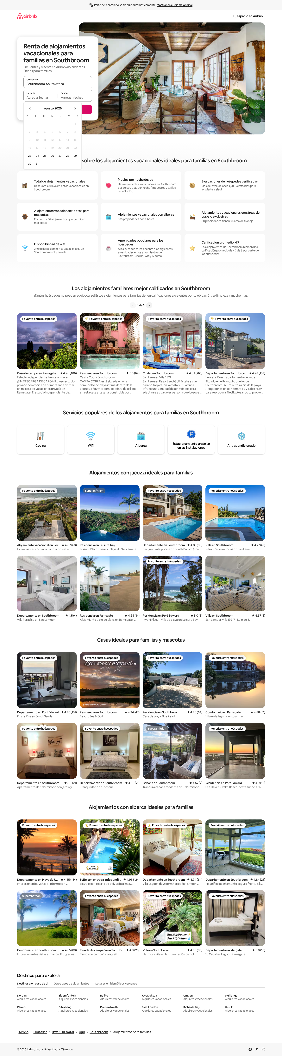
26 (52, 155)
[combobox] (58, 84)
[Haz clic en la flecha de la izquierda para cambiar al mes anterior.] (30, 108)
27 (60, 155)
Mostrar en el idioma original (174, 5)
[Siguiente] (149, 305)
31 (37, 163)
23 (29, 155)
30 (29, 163)
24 (37, 155)
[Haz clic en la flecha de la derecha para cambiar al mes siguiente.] (75, 108)
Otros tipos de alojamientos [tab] (71, 983)
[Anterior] (133, 305)
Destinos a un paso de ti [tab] (32, 983)
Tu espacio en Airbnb (248, 16)
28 (67, 155)
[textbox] (41, 97)
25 (44, 155)
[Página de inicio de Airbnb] (27, 16)
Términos (67, 1049)
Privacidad (51, 1049)
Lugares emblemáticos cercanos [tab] (116, 983)
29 (75, 155)
